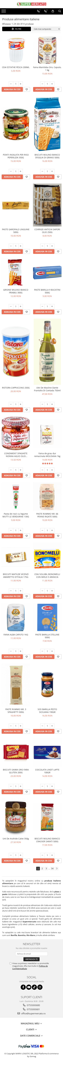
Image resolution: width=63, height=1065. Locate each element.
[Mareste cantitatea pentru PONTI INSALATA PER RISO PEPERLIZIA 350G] (20, 171)
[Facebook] (23, 987)
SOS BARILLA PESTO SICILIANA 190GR (47, 710)
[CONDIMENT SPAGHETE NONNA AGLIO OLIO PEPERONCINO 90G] (15, 433)
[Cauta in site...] (59, 11)
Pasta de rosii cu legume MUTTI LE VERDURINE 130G (15, 515)
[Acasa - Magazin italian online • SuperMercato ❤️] (31, 4)
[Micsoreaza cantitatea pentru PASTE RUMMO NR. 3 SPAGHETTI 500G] (11, 726)
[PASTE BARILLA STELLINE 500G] (47, 617)
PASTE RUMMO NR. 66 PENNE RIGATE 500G (47, 515)
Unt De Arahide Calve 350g (16, 838)
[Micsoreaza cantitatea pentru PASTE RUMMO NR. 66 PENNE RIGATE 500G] (42, 530)
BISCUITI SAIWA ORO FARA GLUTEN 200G (16, 771)
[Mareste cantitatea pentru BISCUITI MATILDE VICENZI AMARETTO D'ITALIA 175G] (20, 590)
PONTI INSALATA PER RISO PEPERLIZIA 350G (16, 156)
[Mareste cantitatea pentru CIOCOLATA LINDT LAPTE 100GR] (52, 786)
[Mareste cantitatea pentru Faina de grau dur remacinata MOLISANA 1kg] (52, 470)
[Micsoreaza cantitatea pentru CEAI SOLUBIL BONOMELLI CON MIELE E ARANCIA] (42, 590)
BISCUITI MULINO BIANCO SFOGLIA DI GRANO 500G (47, 156)
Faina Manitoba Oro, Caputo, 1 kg (47, 68)
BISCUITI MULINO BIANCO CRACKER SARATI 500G (47, 840)
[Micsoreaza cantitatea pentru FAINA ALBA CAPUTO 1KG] (11, 651)
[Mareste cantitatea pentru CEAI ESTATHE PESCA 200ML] (20, 84)
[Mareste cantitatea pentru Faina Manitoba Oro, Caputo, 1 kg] (52, 84)
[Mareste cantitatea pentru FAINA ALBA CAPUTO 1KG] (20, 651)
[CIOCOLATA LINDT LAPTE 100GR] (47, 752)
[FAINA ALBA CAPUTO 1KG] (15, 617)
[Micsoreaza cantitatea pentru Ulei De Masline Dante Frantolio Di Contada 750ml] (42, 404)
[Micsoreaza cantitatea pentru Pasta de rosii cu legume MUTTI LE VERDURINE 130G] (11, 530)
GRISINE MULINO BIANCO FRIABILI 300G (15, 291)
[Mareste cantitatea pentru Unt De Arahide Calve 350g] (20, 855)
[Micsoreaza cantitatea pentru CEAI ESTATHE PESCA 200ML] (11, 84)
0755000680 (33, 1005)
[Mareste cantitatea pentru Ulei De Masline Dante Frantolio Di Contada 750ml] (52, 404)
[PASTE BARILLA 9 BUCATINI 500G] (47, 272)
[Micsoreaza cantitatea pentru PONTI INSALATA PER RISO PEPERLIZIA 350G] (11, 171)
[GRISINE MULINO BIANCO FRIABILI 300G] (15, 272)
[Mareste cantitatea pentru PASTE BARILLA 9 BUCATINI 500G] (52, 306)
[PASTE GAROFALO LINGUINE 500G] (15, 205)
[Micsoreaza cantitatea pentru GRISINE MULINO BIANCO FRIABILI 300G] (11, 306)
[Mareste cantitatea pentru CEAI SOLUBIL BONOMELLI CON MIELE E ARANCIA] (52, 590)
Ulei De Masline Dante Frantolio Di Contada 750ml (47, 389)
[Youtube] (28, 987)
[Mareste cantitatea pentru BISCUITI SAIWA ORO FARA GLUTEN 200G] (20, 786)
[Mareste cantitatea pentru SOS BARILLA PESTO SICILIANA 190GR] (52, 726)
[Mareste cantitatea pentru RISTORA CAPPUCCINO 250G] (20, 404)
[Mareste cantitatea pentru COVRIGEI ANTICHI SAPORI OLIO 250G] (52, 246)
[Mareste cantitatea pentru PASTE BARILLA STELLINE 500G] (52, 651)
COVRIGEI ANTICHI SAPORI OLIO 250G (47, 231)
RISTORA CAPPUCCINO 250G (16, 387)
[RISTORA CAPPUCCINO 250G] (15, 351)
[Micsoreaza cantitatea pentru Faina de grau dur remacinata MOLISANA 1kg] (42, 470)
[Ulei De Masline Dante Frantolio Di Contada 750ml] (47, 352)
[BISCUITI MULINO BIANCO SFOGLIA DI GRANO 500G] (47, 124)
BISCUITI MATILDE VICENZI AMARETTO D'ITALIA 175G (16, 575)
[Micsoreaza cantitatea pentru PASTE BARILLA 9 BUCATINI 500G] (42, 306)
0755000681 (33, 1009)
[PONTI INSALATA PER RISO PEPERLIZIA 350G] (15, 124)
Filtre (17, 28)
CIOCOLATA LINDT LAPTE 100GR (47, 771)
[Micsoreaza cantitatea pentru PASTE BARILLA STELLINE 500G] (42, 651)
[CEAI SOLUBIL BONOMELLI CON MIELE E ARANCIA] (47, 557)
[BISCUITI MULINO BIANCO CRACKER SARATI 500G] (47, 817)
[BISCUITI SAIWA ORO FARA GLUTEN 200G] (15, 752)
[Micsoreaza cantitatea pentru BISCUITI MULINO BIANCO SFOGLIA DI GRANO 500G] (42, 171)
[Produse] (4, 12)
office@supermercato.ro (33, 1013)
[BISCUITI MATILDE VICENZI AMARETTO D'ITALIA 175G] (15, 557)
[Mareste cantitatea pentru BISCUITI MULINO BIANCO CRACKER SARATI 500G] (52, 855)
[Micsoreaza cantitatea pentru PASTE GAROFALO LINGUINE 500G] (11, 246)
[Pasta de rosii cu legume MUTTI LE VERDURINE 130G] (15, 496)
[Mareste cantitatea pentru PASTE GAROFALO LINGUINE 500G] (20, 246)
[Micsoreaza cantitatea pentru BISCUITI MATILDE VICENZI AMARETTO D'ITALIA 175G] (11, 590)
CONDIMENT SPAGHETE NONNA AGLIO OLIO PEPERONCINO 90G (15, 455)
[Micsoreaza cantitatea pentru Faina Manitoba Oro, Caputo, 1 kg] (42, 84)
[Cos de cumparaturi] (53, 11)
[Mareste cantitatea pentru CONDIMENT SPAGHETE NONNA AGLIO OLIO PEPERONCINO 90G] (20, 470)
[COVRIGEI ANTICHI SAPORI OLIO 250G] (47, 205)
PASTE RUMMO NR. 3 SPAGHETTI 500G (15, 710)
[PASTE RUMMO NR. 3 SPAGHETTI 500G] (15, 685)
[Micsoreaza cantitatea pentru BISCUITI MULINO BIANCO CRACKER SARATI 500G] (42, 855)
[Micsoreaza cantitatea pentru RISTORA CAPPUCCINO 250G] (11, 404)
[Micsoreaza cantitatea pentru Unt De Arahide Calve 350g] (11, 855)
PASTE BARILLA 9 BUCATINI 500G (47, 291)
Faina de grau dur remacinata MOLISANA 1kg (47, 455)
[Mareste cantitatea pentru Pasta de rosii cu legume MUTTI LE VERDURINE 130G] (20, 530)
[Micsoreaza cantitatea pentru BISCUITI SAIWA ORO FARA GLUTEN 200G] (11, 786)
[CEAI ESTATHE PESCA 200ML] (15, 50)
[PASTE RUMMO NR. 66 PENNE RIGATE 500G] (47, 496)
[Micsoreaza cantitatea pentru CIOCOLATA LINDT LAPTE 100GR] (42, 786)
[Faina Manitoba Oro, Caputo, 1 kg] (47, 50)
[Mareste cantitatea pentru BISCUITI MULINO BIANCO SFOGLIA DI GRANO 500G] (52, 171)
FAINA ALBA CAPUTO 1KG (16, 634)
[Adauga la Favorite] (26, 89)
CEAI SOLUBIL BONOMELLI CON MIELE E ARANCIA (47, 575)
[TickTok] (34, 987)
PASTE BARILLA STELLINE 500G (47, 636)
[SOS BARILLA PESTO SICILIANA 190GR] (47, 685)
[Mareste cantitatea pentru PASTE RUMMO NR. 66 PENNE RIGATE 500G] (52, 530)
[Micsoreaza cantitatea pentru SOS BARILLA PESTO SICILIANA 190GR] (42, 726)
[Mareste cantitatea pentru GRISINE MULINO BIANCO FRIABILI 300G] (20, 306)
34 (52, 868)
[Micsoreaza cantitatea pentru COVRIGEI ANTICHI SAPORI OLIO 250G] (42, 246)
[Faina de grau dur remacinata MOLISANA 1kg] (47, 433)
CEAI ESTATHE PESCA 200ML (15, 67)
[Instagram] (39, 987)
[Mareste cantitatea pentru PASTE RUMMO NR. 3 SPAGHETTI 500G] (20, 726)
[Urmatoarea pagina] (57, 868)
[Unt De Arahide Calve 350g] (15, 817)
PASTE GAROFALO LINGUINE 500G (15, 231)
